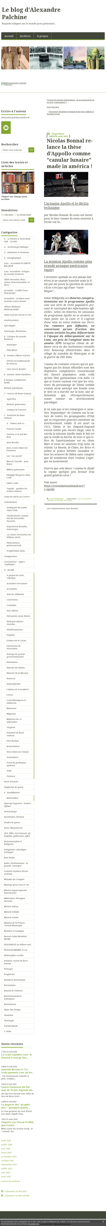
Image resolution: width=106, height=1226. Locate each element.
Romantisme (13, 746)
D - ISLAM (9, 569)
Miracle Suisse (11, 917)
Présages (8, 968)
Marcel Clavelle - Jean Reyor (17, 462)
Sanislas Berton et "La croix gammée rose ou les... (17, 1071)
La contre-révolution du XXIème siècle (19, 536)
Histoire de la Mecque (17, 673)
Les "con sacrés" (14, 455)
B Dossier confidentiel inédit (15, 381)
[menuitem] (9, 35)
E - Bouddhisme (12, 792)
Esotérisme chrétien (14, 816)
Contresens (12, 599)
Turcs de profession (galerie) (16, 764)
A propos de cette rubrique (15, 576)
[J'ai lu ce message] (103, 1221)
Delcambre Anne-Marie (18, 616)
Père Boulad (13, 740)
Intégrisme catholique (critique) (15, 851)
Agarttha (11, 398)
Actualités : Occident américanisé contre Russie (17, 299)
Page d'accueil (53, 107)
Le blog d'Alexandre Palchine (31, 13)
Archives (25, 36)
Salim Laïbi (12, 483)
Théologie (9, 1020)
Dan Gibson (12, 610)
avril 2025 (6, 1176)
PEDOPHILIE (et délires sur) (17, 944)
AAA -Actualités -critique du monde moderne (16, 272)
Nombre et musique (14, 930)
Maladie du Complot (14, 879)
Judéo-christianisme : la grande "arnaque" (16, 864)
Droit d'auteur (11, 781)
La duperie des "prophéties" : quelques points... (16, 1106)
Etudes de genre (12, 822)
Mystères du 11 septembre (14, 720)
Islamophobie (13, 683)
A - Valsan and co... (16, 423)
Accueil (8, 36)
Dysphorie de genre (13, 787)
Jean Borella (13, 442)
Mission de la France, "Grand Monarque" (14, 924)
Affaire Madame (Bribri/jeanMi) (12, 308)
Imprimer (57, 134)
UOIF (9, 770)
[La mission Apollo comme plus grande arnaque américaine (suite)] (66, 242)
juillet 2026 (6, 1144)
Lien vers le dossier (16, 369)
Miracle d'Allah (11, 911)
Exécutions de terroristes (14, 647)
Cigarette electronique (8, 84)
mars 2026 (6, 1152)
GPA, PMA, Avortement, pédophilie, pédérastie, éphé (17, 834)
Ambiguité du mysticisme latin (17, 509)
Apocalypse (9, 325)
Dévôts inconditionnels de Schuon (18, 362)
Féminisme (12, 662)
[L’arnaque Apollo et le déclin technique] (66, 184)
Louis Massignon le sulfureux (16, 701)
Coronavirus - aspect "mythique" (14, 563)
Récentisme (10, 985)
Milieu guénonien (16, 469)
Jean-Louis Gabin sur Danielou (17, 449)
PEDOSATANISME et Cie (15, 949)
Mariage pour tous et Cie (16, 884)
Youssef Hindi (11, 1025)
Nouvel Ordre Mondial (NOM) (15, 937)
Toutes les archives (10, 1181)
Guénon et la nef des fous (17, 435)
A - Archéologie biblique (16, 246)
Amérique (12, 344)
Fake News (12, 350)
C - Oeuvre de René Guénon (17, 393)
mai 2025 (5, 1172)
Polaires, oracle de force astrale (16, 962)
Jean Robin (9, 857)
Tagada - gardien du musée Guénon (17, 490)
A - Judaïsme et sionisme (16, 252)
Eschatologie (10, 811)
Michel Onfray (11, 906)
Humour (11, 678)
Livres (10, 694)
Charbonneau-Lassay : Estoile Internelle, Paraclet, (18, 518)
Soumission (12, 757)
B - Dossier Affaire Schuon (17, 355)
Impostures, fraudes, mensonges (17, 527)
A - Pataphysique (12, 257)
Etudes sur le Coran (16, 640)
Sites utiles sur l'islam (18, 751)
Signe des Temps (12, 1009)
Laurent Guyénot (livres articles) (16, 872)
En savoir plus (33, 1224)
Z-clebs (7, 1031)
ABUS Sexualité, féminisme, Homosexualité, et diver (17, 282)
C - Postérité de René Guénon (14, 416)
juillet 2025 (6, 1168)
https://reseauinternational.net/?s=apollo (64, 487)
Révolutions (10, 1004)
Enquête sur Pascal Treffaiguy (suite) (17, 1124)
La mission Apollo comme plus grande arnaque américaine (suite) (68, 265)
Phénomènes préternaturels (14, 544)
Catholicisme (10, 502)
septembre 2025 (9, 1164)
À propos (42, 36)
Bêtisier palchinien (13, 388)
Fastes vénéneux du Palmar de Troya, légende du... (17, 1088)
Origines (11, 727)
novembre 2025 (9, 1156)
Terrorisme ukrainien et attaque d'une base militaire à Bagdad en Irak (70, 112)
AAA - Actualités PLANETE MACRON (17, 264)
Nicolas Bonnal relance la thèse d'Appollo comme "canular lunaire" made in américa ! (69, 153)
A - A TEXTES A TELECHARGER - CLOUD (17, 240)
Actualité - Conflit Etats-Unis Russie (16, 291)
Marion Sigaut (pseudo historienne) (15, 891)
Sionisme (8, 1015)
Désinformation (15, 629)
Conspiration (10, 556)
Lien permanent (56, 499)
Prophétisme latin (16, 550)
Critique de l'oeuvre (16, 409)
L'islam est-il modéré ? (18, 689)
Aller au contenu (9, 2)
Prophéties (9, 974)
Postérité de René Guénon (15, 734)
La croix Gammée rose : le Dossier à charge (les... (16, 1056)
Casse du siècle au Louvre (17, 496)
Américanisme (11, 320)
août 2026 (6, 1140)
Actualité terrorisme (17, 583)
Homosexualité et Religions (13, 842)
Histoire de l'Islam (16, 667)
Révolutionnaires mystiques (13, 997)
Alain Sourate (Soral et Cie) (17, 314)
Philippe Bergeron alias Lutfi (18, 476)
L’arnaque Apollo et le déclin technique (66, 205)
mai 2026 (5, 1148)
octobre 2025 (7, 1160)
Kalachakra (12, 797)
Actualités (12, 588)
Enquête (11, 634)
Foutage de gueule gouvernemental (16, 655)
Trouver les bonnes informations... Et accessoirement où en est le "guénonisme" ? (70, 101)
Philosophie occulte (14, 955)
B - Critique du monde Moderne (15, 338)
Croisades (11, 605)
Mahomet (11, 708)
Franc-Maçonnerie (13, 827)
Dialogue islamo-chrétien (15, 622)
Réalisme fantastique (14, 979)
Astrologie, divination (15, 331)
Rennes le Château (13, 990)
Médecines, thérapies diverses (14, 899)
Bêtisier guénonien (16, 404)
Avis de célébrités (15, 594)
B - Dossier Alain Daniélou (17, 374)
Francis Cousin (14, 428)
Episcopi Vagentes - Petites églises (17, 804)
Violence (11, 776)
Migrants (11, 713)
